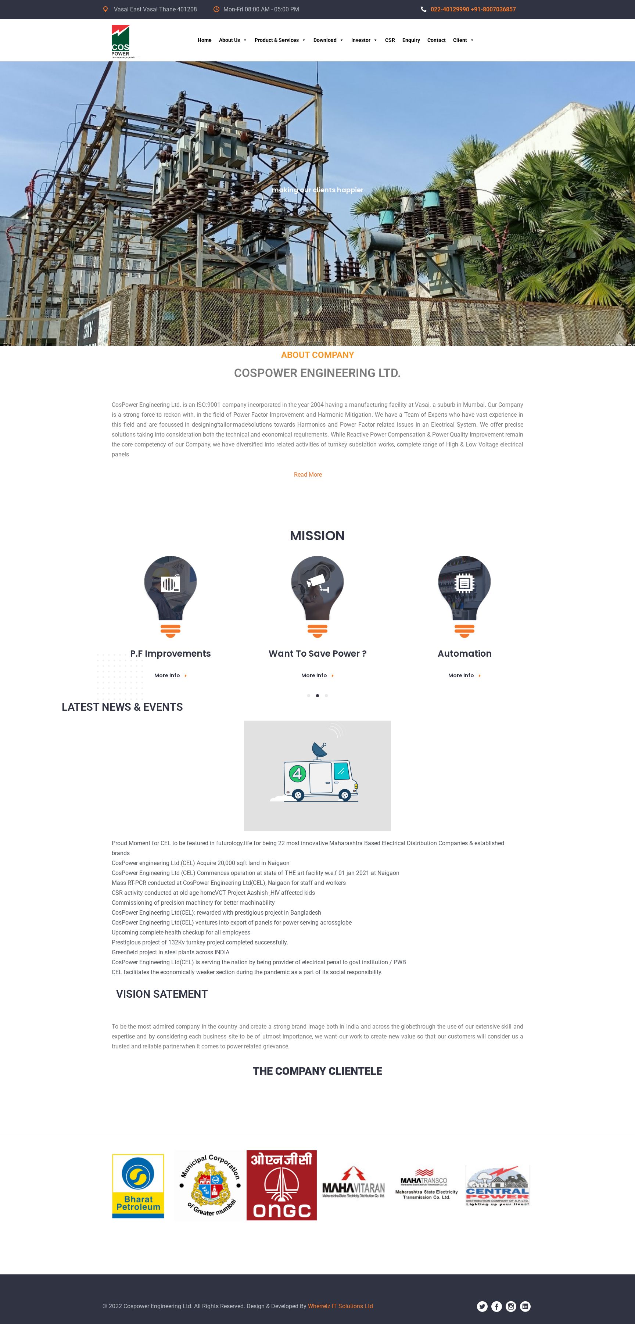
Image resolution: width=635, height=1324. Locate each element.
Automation (171, 653)
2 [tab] (317, 695)
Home (205, 40)
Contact (436, 40)
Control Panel (464, 653)
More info (167, 675)
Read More (308, 474)
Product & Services (277, 40)
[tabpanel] (170, 609)
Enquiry (411, 40)
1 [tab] (308, 695)
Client (460, 40)
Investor (360, 40)
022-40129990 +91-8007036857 (473, 9)
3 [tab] (326, 695)
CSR (390, 40)
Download (325, 40)
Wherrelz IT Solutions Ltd (340, 1306)
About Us (229, 40)
